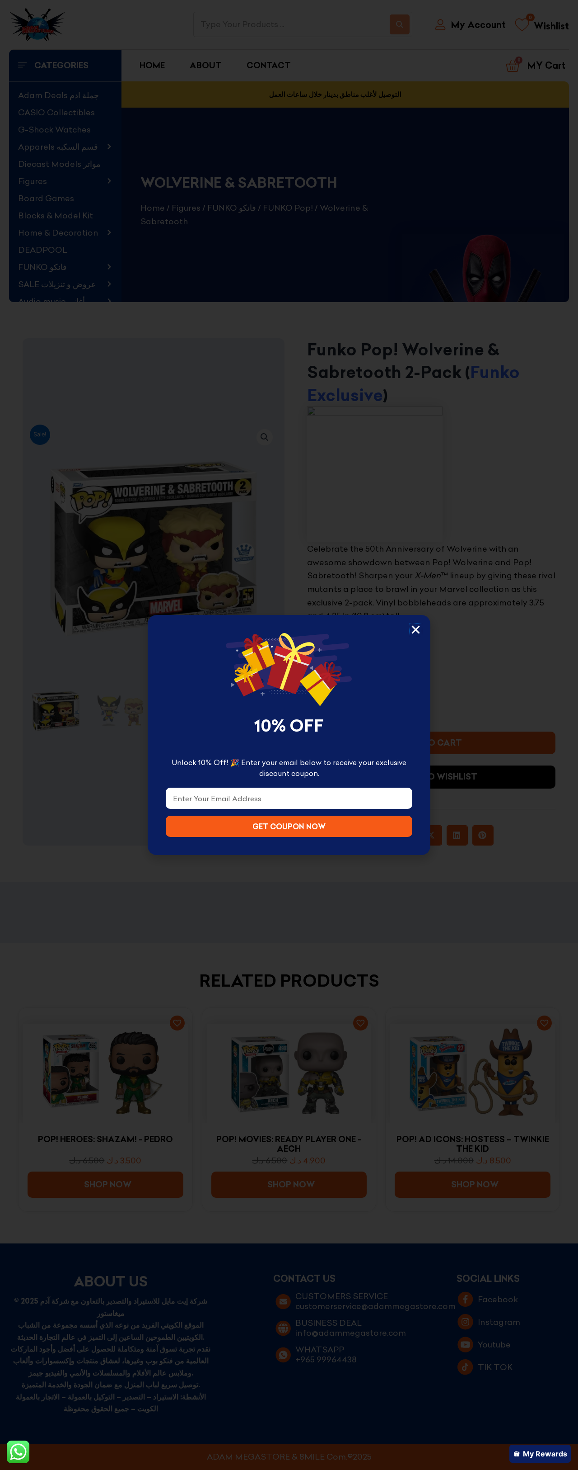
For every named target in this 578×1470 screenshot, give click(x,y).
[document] (289, 735)
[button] (415, 629)
